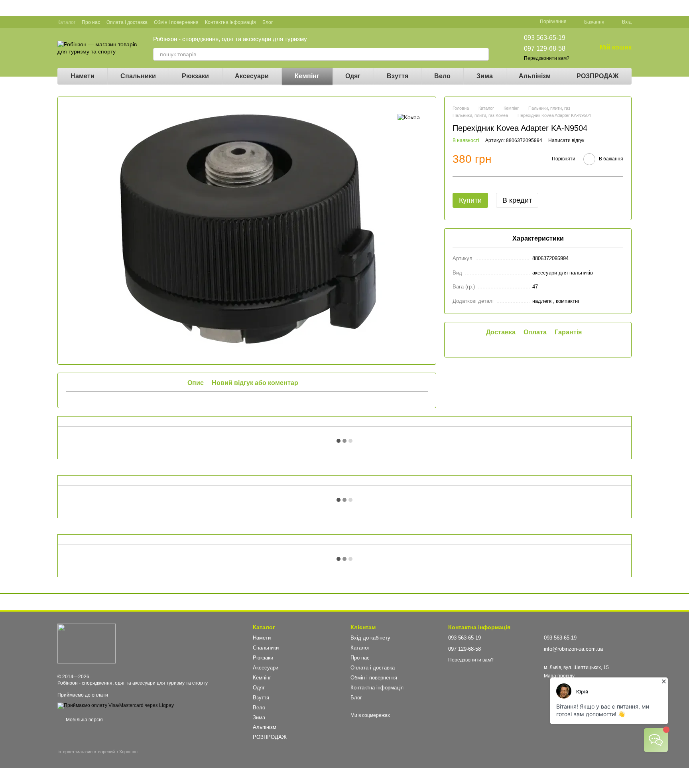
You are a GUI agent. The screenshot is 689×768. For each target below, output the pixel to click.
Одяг (352, 76)
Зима (484, 76)
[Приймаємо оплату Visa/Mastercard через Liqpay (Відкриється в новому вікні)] (115, 705)
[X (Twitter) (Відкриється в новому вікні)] (303, 22)
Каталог (66, 22)
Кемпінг (307, 76)
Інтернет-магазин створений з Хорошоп (97, 751)
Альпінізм (535, 76)
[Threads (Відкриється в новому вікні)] (332, 22)
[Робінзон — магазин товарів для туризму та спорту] (86, 643)
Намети (82, 76)
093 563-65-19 (544, 37)
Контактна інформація (230, 22)
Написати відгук (566, 141)
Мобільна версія (84, 720)
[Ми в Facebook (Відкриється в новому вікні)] (284, 22)
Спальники (138, 76)
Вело (442, 76)
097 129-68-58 (544, 48)
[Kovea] (409, 116)
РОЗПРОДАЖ (597, 76)
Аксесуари (252, 76)
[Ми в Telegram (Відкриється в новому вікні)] (322, 22)
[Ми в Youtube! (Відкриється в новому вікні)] (293, 22)
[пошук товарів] (482, 54)
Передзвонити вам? (546, 58)
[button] (682, 8)
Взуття (397, 76)
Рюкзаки (195, 76)
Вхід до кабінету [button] (370, 638)
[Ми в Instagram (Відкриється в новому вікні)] (312, 22)
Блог (267, 22)
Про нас (91, 22)
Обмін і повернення (176, 22)
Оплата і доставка (127, 22)
